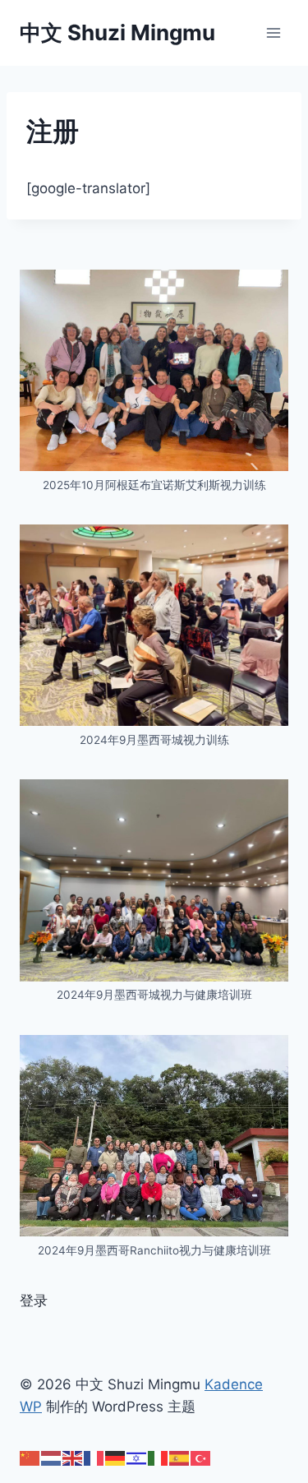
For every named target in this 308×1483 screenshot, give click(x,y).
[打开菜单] (273, 32)
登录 (34, 1300)
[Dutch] (51, 1457)
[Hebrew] (137, 1457)
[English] (73, 1457)
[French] (94, 1457)
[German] (115, 1457)
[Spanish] (180, 1457)
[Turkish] (201, 1457)
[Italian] (158, 1457)
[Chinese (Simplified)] (30, 1457)
